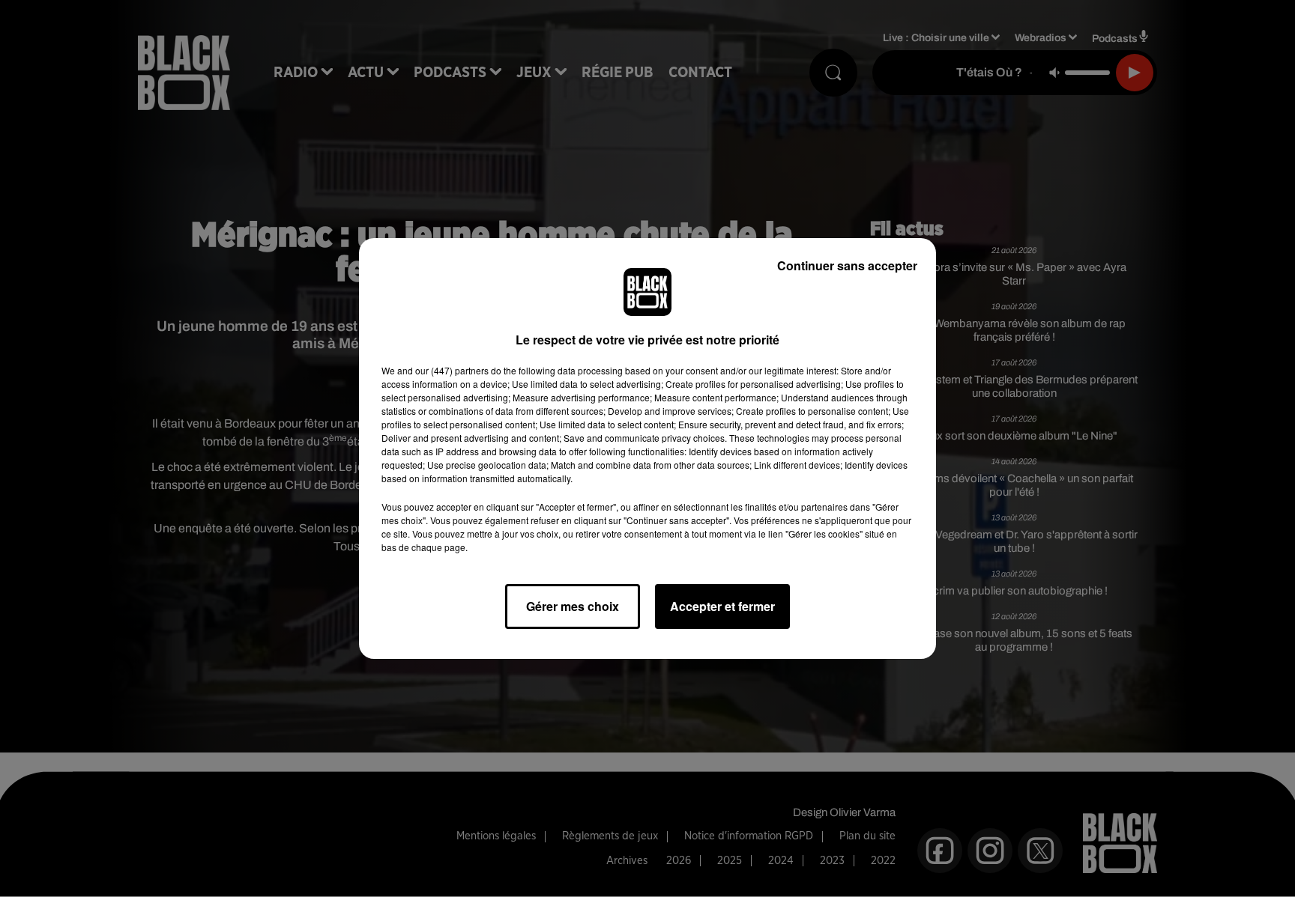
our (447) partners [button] (452, 370)
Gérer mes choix (572, 606)
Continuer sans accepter (847, 265)
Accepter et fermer (722, 606)
